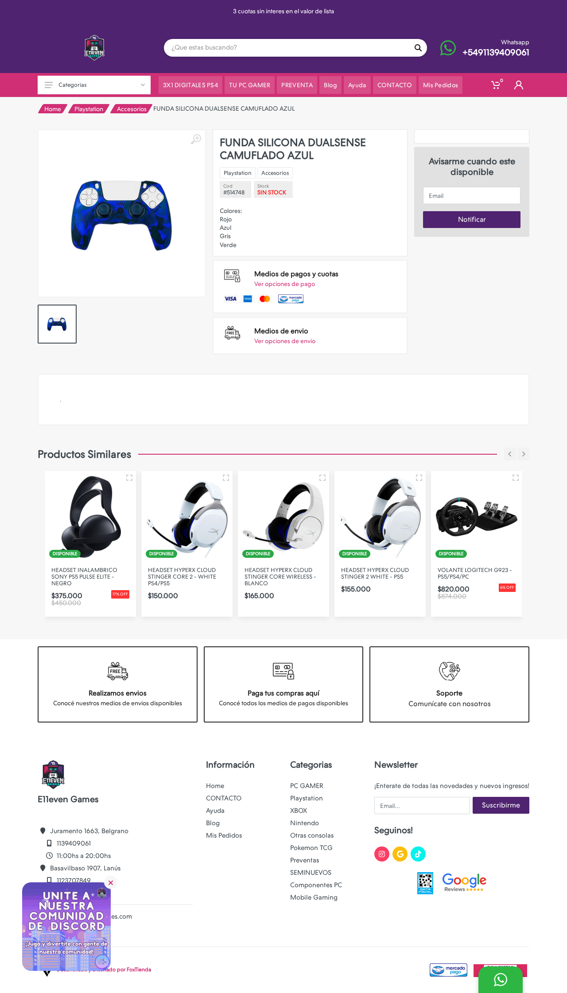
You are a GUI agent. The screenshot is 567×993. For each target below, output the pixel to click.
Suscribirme (501, 805)
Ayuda (215, 810)
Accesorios (132, 108)
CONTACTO (223, 798)
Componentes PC (316, 885)
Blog (213, 823)
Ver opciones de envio (284, 340)
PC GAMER (306, 785)
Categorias (72, 84)
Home (52, 108)
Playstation (88, 108)
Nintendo (304, 823)
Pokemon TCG (311, 847)
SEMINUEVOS (310, 872)
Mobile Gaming (314, 897)
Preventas (304, 860)
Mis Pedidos (224, 835)
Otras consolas (312, 835)
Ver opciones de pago (284, 283)
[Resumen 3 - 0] (129, 477)
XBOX (298, 810)
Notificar (472, 219)
